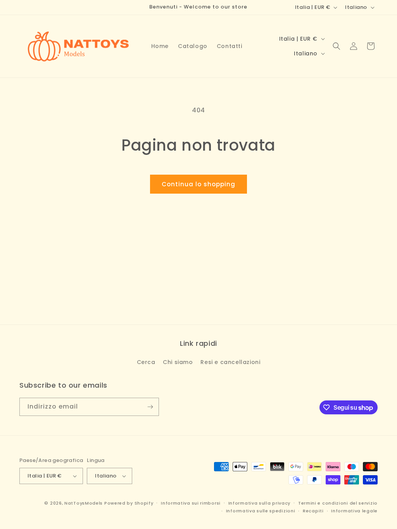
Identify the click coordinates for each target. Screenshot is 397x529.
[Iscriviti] (150, 407)
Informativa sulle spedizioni (260, 511)
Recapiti (313, 511)
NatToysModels (83, 503)
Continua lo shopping (198, 184)
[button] (336, 46)
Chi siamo (178, 362)
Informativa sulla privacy (259, 503)
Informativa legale (354, 511)
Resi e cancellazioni (230, 362)
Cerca (146, 362)
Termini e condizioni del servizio (338, 503)
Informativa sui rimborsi (191, 503)
